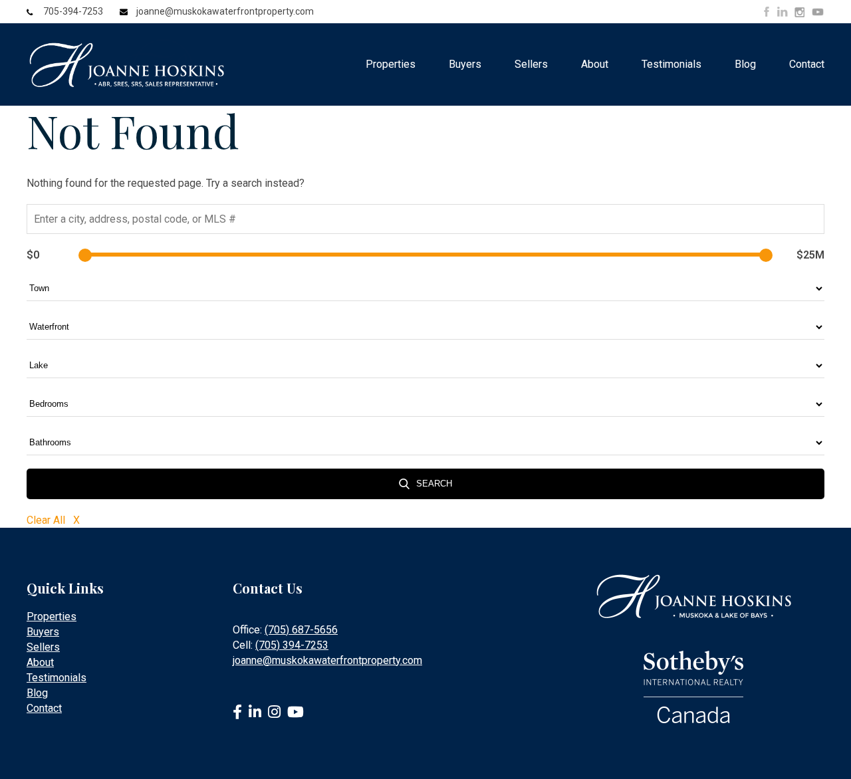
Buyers (465, 64)
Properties (391, 64)
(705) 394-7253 (291, 645)
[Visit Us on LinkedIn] (782, 12)
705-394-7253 (73, 11)
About (594, 64)
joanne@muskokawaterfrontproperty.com (225, 11)
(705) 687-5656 (301, 629)
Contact (806, 64)
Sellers (531, 64)
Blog (745, 64)
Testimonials (671, 64)
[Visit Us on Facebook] (767, 12)
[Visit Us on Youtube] (817, 14)
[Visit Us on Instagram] (799, 12)
